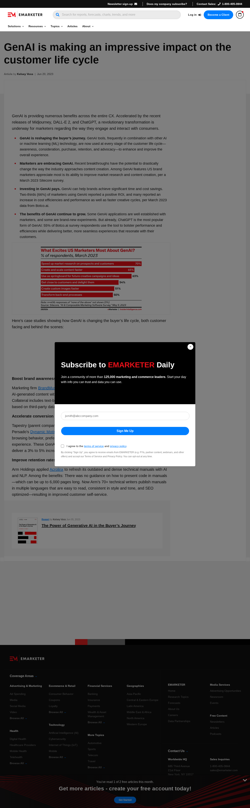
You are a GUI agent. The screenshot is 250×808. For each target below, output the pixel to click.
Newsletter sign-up (120, 3)
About (86, 26)
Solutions (14, 26)
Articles (72, 26)
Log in (192, 14)
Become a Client (218, 14)
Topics (55, 26)
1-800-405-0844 (232, 3)
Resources (36, 26)
